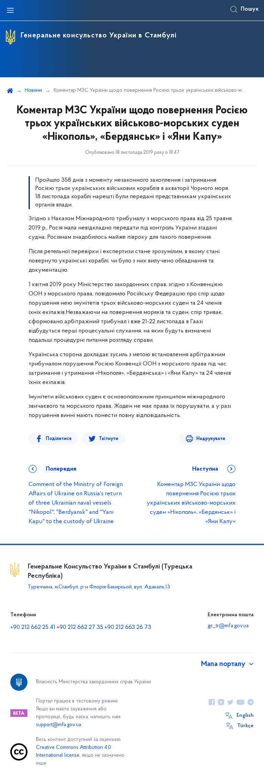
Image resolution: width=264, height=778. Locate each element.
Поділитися (59, 438)
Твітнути (108, 438)
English (245, 715)
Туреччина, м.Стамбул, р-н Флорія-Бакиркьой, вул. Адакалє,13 (99, 587)
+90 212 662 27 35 (80, 627)
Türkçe (245, 726)
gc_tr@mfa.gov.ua (228, 626)
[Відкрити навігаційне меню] (10, 10)
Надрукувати (210, 438)
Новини (33, 90)
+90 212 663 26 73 (127, 627)
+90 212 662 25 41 (32, 627)
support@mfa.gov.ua (58, 725)
